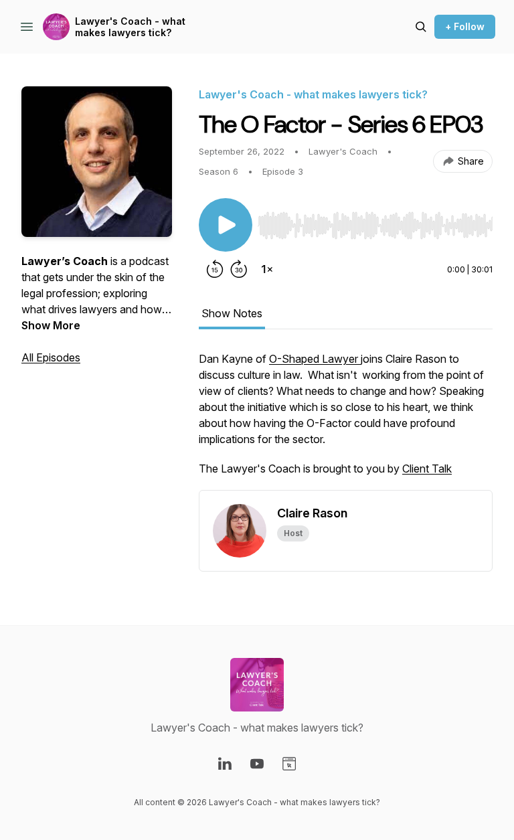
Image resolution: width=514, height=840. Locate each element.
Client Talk (427, 468)
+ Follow (465, 26)
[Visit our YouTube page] (257, 763)
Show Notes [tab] (231, 313)
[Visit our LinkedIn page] (225, 763)
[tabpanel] (346, 420)
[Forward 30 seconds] (239, 269)
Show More (50, 325)
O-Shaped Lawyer (315, 358)
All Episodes (50, 357)
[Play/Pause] (225, 225)
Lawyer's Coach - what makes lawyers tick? (130, 27)
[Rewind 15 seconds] (214, 269)
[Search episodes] (421, 27)
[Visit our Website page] (289, 763)
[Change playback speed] (267, 269)
